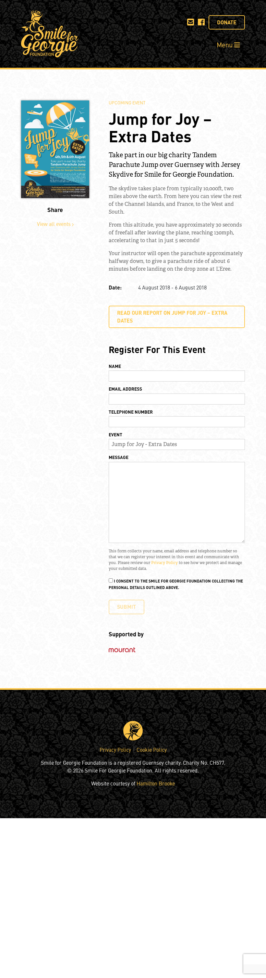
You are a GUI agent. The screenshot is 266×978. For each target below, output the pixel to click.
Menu (225, 44)
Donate (226, 22)
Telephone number (131, 411)
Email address (125, 388)
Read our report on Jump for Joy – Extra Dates (172, 316)
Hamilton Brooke (156, 783)
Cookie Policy (152, 749)
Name (115, 366)
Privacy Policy (164, 562)
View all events (54, 223)
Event (115, 434)
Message (118, 457)
